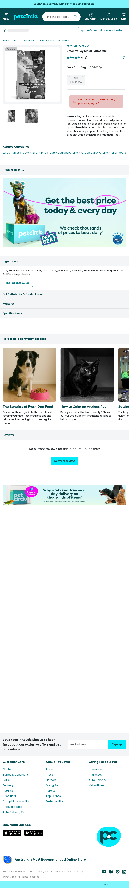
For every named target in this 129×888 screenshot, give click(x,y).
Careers (51, 780)
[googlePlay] (33, 835)
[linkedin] (124, 873)
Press (49, 775)
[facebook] (111, 873)
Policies (50, 791)
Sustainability (54, 801)
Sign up (117, 744)
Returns (8, 791)
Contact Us (10, 769)
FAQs (6, 780)
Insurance (95, 769)
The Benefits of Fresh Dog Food (28, 405)
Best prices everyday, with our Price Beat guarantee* (65, 4)
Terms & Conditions (16, 775)
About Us (52, 769)
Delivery (8, 785)
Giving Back (53, 785)
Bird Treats (29, 40)
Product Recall (12, 807)
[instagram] (118, 873)
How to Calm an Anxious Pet (83, 405)
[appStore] (12, 835)
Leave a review (64, 459)
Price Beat (9, 796)
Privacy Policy (63, 871)
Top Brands (53, 796)
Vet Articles (96, 785)
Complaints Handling (16, 801)
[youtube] (104, 873)
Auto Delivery (97, 780)
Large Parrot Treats (16, 151)
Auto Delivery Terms (16, 812)
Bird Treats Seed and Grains (54, 40)
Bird (16, 40)
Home (6, 40)
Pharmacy (95, 775)
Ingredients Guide (18, 281)
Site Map (79, 871)
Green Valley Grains (78, 46)
